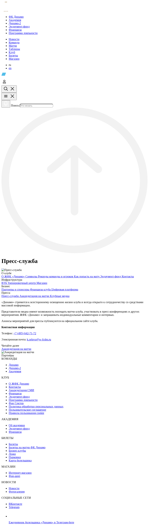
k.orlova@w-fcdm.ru (39, 339)
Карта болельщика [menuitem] (20, 460)
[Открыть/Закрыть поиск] (9, 89)
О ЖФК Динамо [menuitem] (19, 383)
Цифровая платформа (64, 289)
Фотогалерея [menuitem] (17, 491)
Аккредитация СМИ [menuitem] (21, 390)
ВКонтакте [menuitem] (15, 503)
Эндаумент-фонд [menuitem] (19, 396)
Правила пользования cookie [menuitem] (26, 413)
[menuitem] (78, 16)
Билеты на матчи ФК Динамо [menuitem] (27, 447)
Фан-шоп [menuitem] (14, 476)
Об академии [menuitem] (17, 425)
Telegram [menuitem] (14, 507)
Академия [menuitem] (15, 371)
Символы (31, 276)
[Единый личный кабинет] (4, 83)
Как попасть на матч (87, 276)
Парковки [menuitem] (15, 457)
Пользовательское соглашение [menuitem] (27, 409)
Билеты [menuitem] (13, 444)
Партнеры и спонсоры (15, 289)
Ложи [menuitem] (12, 453)
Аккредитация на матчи (34, 296)
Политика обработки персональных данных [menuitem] (36, 406)
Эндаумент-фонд (111, 276)
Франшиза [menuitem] (15, 393)
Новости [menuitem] (14, 488)
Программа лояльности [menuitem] (23, 399)
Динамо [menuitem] (14, 364)
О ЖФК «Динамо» (13, 276)
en (10, 68)
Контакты (128, 276)
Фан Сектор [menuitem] (16, 403)
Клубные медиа (59, 296)
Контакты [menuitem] (15, 386)
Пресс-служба (10, 296)
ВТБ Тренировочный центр (19, 283)
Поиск (15, 105)
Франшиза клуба (40, 289)
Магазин (42, 283)
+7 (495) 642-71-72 (24, 333)
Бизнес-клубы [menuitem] (17, 450)
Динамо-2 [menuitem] (15, 368)
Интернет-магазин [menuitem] (20, 472)
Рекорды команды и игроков (56, 276)
